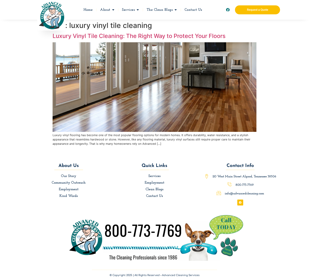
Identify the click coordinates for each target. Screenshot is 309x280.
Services (128, 10)
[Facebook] (227, 9)
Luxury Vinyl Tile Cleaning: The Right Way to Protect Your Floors (139, 35)
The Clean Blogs (160, 10)
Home (88, 10)
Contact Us (193, 10)
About (105, 10)
